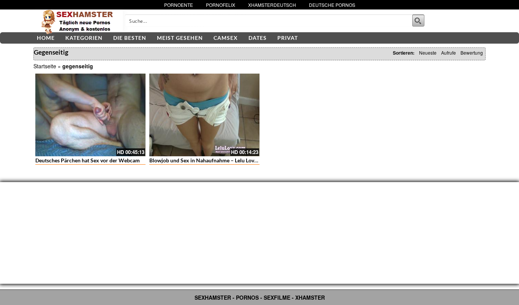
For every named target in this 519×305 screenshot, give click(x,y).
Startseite (44, 66)
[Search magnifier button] (418, 20)
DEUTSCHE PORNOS (332, 5)
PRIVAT (287, 38)
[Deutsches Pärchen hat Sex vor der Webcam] (90, 115)
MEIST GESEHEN (180, 38)
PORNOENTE (178, 5)
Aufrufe (448, 52)
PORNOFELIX (220, 5)
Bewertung (471, 52)
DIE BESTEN (129, 38)
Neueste (428, 52)
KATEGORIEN (84, 38)
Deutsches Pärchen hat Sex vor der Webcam (87, 160)
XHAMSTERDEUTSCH (272, 5)
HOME (46, 38)
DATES (257, 38)
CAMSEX (226, 38)
